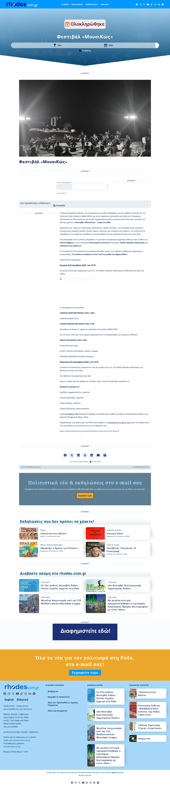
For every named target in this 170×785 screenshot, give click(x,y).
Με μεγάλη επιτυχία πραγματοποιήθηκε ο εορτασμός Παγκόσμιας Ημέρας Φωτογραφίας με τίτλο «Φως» (128, 605)
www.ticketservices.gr (81, 425)
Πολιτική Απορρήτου (58, 711)
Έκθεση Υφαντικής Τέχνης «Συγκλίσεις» (150, 727)
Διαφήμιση (53, 691)
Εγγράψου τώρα (85, 495)
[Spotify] (163, 4)
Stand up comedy (113, 545)
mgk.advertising (25, 709)
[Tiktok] (152, 4)
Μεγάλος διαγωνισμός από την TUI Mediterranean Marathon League (61, 602)
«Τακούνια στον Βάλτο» (53, 533)
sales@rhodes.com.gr (12, 746)
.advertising (117, 772)
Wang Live (144, 738)
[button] (65, 455)
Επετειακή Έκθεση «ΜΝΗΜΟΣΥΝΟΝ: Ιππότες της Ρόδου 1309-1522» (149, 710)
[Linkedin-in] (159, 4)
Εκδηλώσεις (77, 4)
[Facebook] (137, 4)
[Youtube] (148, 4)
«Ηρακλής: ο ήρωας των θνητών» (59, 548)
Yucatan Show (115, 533)
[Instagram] (140, 4)
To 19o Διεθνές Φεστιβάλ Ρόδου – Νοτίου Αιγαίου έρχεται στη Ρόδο (60, 587)
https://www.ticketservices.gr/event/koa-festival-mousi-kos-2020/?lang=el (89, 431)
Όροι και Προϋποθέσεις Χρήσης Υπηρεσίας (63, 703)
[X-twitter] (144, 4)
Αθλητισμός (45, 597)
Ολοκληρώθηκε (88, 24)
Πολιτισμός (45, 582)
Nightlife (110, 530)
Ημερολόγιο (91, 4)
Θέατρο (43, 530)
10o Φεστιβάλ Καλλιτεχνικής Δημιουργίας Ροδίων (124, 587)
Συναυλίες (86, 50)
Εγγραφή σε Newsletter (59, 697)
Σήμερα (65, 4)
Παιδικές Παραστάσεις (55, 545)
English (105, 4)
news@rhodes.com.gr (21, 740)
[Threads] (155, 4)
